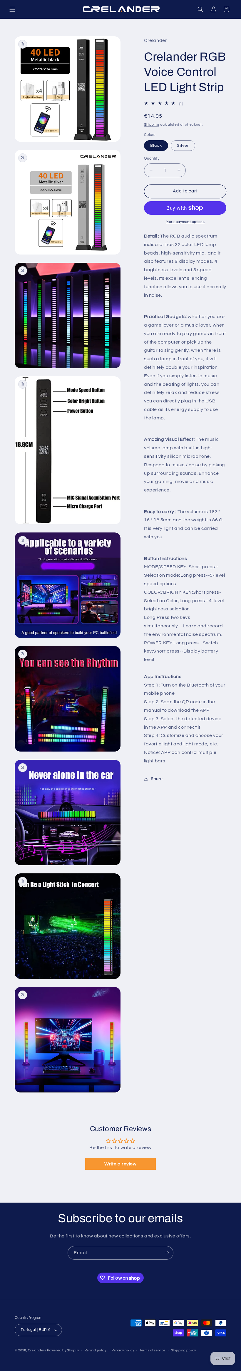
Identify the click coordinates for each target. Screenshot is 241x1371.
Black (156, 146)
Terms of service (152, 1350)
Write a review (120, 1164)
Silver (183, 146)
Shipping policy (183, 1350)
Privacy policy (123, 1350)
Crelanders (37, 1350)
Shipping (151, 125)
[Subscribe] (166, 1253)
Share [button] (157, 779)
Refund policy (95, 1350)
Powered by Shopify (63, 1350)
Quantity (151, 158)
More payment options (185, 222)
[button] (12, 9)
